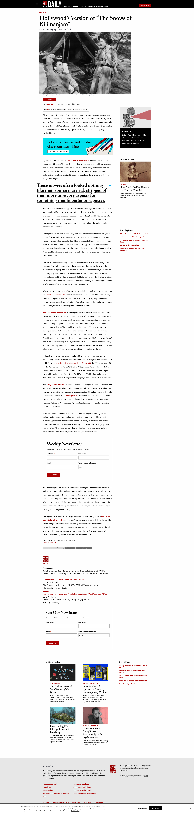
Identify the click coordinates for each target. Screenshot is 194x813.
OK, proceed (155, 808)
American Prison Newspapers (84, 793)
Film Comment (70, 548)
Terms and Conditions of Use (60, 802)
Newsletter (145, 5)
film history (60, 548)
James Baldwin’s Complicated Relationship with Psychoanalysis (92, 733)
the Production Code (55, 294)
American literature (49, 548)
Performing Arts (56, 684)
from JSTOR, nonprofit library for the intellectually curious (85, 6)
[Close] (191, 808)
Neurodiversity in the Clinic (129, 245)
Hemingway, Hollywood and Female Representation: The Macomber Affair (75, 594)
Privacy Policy (76, 802)
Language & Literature (90, 684)
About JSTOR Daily (50, 784)
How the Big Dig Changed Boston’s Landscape (132, 249)
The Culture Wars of (134, 241)
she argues (70, 395)
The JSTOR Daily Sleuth (82, 790)
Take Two (42, 13)
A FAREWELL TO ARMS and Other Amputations (63, 579)
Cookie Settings (98, 802)
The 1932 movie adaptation (54, 312)
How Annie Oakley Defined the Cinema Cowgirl (135, 189)
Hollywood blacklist (55, 384)
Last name (82, 454)
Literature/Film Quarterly (84, 548)
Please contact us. (49, 542)
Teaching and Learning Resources (56, 793)
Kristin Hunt (49, 104)
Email (49, 463)
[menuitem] (145, 5)
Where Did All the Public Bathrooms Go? (134, 234)
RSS (44, 796)
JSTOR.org (46, 802)
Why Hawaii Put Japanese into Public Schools (132, 671)
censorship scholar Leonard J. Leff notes (71, 363)
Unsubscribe (48, 790)
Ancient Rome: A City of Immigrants (132, 237)
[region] (97, 808)
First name (51, 454)
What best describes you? (87, 463)
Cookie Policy (87, 802)
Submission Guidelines (82, 787)
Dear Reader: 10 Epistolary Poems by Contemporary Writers (95, 689)
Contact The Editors (81, 784)
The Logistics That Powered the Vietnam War (133, 666)
